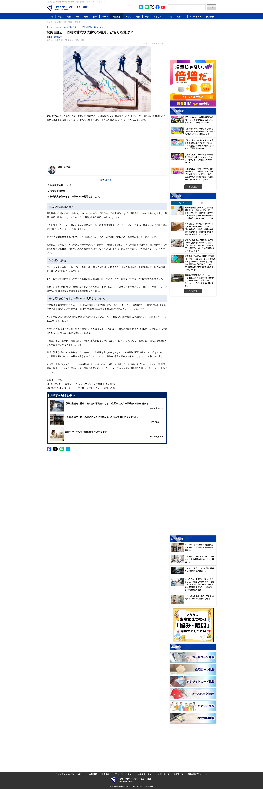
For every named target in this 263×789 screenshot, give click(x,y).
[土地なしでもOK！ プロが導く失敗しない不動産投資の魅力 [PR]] (193, 573)
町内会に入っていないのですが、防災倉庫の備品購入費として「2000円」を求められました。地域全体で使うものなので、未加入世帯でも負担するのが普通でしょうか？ (199, 229)
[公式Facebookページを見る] (157, 7)
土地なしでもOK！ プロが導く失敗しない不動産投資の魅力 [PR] (75, 27)
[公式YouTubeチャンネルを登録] (163, 7)
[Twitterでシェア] (55, 449)
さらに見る (193, 187)
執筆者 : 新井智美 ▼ (65, 167)
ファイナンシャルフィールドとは (70, 774)
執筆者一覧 (178, 774)
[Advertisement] (107, 143)
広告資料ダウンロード (197, 774)
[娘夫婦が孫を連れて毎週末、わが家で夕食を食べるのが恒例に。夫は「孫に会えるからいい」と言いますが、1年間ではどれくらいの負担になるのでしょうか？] (177, 243)
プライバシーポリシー (123, 774)
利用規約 (105, 774)
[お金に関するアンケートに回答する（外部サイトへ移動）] (193, 625)
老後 (138, 16)
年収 (60, 16)
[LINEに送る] (61, 449)
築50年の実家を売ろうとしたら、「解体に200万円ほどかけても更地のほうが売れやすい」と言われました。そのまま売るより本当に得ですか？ (200, 280)
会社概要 (93, 774)
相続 (69, 16)
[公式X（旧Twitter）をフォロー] (152, 7)
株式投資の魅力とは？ (60, 185)
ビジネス (181, 16)
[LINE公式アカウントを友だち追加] (146, 7)
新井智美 (58, 37)
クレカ (169, 16)
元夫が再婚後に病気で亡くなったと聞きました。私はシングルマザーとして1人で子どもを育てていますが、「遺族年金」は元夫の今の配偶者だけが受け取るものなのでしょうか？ (199, 213)
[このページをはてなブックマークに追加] (141, 7)
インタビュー (195, 16)
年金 (86, 16)
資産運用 (116, 16)
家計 (147, 16)
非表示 (109, 180)
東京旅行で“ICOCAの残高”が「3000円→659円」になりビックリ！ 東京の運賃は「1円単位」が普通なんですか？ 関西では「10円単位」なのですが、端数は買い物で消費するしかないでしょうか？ (200, 262)
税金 (77, 16)
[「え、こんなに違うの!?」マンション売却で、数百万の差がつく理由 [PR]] (193, 603)
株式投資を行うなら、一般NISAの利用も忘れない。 (74, 196)
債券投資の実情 (56, 191)
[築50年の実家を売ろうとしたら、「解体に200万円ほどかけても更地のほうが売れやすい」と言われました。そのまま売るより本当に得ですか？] (177, 278)
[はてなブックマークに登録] (68, 449)
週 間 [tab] (182, 203)
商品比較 (210, 16)
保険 (95, 16)
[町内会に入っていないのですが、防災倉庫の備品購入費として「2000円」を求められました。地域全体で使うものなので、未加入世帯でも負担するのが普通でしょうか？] (177, 226)
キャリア (157, 16)
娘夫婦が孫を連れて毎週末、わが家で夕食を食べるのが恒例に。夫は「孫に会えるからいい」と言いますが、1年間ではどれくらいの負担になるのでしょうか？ (199, 245)
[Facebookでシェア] (49, 449)
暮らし (128, 16)
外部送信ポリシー (145, 774)
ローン (105, 16)
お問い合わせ (163, 774)
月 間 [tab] (203, 203)
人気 (51, 16)
